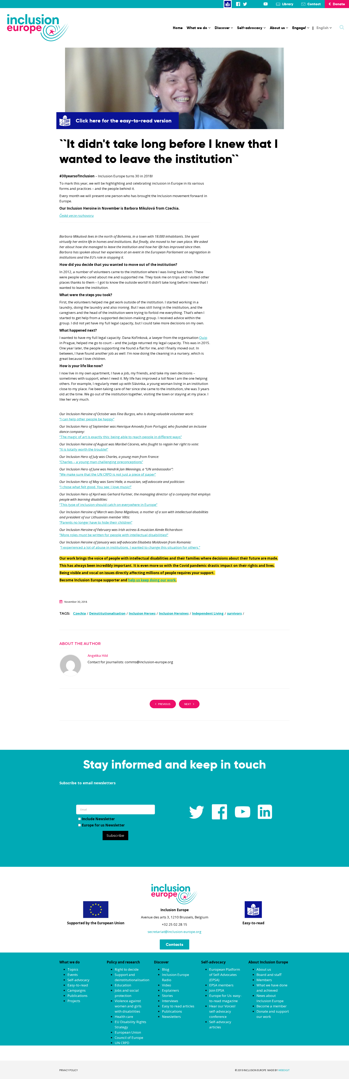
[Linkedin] (259, 4)
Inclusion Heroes (142, 613)
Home (178, 27)
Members (264, 980)
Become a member (271, 1006)
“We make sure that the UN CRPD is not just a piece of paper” (107, 474)
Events (72, 974)
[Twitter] (245, 4)
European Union (128, 1032)
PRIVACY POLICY (68, 1070)
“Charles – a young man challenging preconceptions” (101, 462)
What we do (197, 27)
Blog (165, 969)
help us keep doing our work (152, 580)
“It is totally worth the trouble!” (83, 449)
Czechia (79, 613)
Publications (77, 995)
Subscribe (115, 836)
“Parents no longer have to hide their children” (95, 522)
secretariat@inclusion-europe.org (174, 931)
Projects (73, 1001)
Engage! (299, 27)
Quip (203, 337)
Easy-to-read (77, 985)
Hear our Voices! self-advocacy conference (222, 1011)
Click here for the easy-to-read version (123, 120)
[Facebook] (238, 4)
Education (123, 985)
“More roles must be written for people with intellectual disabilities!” (113, 535)
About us (277, 27)
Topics (72, 969)
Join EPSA (216, 990)
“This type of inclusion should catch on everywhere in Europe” (108, 504)
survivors (234, 613)
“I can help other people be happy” (86, 419)
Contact (314, 4)
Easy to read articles (178, 1006)
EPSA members (221, 985)
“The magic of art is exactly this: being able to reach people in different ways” (120, 437)
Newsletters (171, 1016)
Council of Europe (129, 1037)
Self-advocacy (249, 27)
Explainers (170, 990)
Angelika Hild (98, 655)
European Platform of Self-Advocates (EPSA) (224, 974)
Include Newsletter (98, 819)
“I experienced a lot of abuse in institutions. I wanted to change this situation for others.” (130, 547)
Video (166, 985)
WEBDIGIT (284, 1070)
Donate (339, 4)
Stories (167, 995)
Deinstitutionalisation (107, 613)
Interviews (170, 1001)
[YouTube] (266, 4)
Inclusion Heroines (174, 613)
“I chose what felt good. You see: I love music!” (95, 487)
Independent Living (208, 613)
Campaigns (76, 990)
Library (287, 4)
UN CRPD (122, 1042)
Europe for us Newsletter (103, 825)
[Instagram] (252, 4)
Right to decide (127, 969)
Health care (124, 1016)
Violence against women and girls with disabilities (128, 1006)
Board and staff (268, 974)
